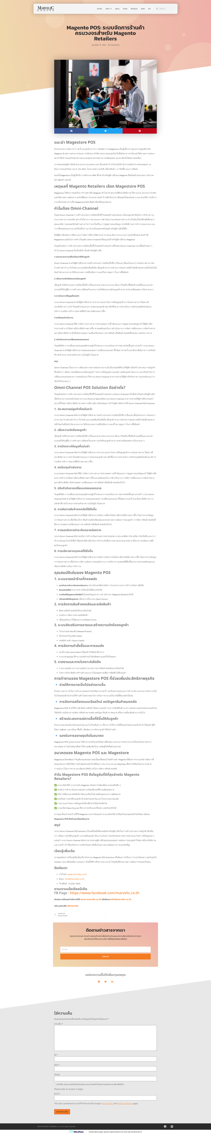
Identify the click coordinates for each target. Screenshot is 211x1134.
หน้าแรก (99, 9)
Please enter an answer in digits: (68, 1089)
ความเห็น (58, 1024)
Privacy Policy (107, 1103)
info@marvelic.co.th (74, 879)
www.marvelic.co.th (77, 874)
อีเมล (57, 1065)
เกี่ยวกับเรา (134, 9)
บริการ (108, 9)
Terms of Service (125, 1103)
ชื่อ (56, 1055)
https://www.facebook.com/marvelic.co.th (104, 893)
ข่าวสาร (125, 9)
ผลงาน (117, 9)
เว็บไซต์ (57, 1075)
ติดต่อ (143, 9)
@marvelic (73, 906)
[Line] (172, 1127)
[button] (71, 131)
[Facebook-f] (165, 1127)
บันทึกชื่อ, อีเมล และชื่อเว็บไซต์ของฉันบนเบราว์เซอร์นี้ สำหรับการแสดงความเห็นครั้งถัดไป (90, 1084)
